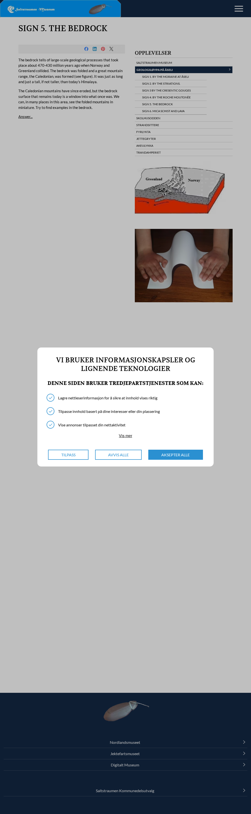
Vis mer (125, 435)
